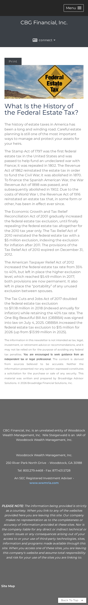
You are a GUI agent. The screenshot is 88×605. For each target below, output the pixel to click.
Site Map (8, 586)
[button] (74, 8)
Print (13, 61)
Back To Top (70, 600)
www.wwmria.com (44, 483)
